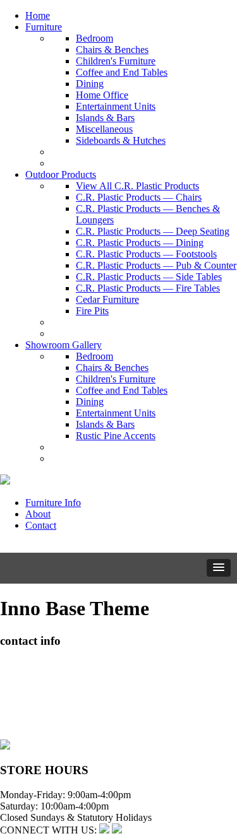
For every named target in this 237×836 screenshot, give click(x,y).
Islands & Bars (105, 117)
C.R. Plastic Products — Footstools (146, 254)
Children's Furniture (115, 61)
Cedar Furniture (107, 299)
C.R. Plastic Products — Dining (140, 242)
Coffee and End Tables (121, 72)
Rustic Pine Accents (115, 435)
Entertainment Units (115, 106)
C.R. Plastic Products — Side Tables (149, 276)
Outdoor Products (60, 174)
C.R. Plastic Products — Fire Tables (148, 288)
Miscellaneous (104, 129)
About (38, 514)
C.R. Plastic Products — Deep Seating (152, 231)
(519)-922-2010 (31, 710)
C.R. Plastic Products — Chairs (139, 197)
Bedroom (94, 38)
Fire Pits (92, 310)
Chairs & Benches (112, 49)
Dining (90, 83)
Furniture (43, 26)
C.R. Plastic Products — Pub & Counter (156, 265)
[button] (219, 568)
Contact (40, 525)
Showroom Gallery (63, 344)
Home (37, 15)
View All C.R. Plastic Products (137, 185)
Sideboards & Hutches (121, 140)
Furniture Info (53, 502)
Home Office (102, 95)
